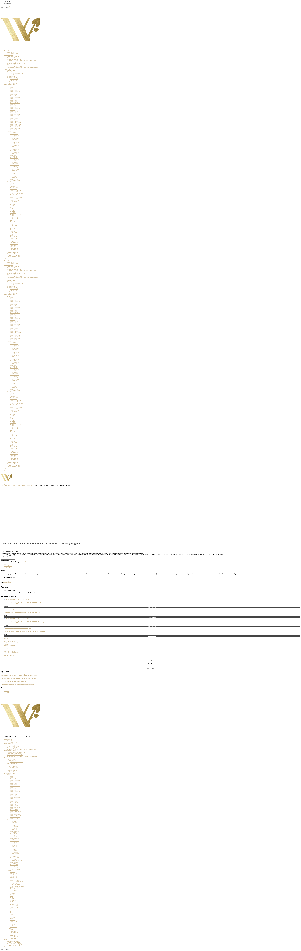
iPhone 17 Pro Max (15, 91)
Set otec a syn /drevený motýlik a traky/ (16, 63)
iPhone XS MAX (14, 129)
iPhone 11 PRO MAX (15, 122)
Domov (2, 485)
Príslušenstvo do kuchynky (16, 73)
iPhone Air (12, 88)
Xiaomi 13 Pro (13, 189)
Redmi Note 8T (14, 232)
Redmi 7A (12, 235)
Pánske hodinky (14, 53)
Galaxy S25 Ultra (14, 142)
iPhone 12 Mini (14, 117)
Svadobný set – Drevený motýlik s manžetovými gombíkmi (21, 60)
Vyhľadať (3, 7)
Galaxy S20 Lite (14, 163)
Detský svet (7, 69)
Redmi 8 (12, 230)
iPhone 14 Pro (13, 107)
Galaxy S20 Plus (14, 162)
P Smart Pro (13, 246)
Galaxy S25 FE (14, 139)
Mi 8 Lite (12, 228)
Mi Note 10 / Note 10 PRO (17, 214)
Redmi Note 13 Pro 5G (16, 190)
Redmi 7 (12, 234)
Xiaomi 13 (12, 186)
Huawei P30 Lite (14, 248)
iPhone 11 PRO (14, 121)
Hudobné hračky (11, 76)
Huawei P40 (13, 245)
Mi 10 (11, 208)
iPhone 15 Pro (13, 101)
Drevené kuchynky (11, 72)
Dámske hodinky (11, 52)
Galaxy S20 (13, 160)
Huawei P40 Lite (14, 244)
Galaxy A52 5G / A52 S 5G (17, 172)
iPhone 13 (12, 110)
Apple (8, 86)
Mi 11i (11, 207)
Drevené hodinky (8, 50)
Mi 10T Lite (13, 213)
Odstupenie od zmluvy (9, 645)
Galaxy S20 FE (14, 166)
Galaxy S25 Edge (14, 138)
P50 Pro (12, 241)
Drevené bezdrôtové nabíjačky (14, 255)
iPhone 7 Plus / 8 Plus (15, 124)
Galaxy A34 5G (14, 176)
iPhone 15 (12, 98)
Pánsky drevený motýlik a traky (15, 66)
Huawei (9, 239)
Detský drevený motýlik (13, 56)
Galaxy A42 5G (14, 173)
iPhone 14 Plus (13, 105)
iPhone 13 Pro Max (15, 114)
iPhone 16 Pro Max (15, 97)
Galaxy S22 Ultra (14, 152)
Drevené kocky (14, 80)
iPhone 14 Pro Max (15, 108)
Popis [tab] (5, 564)
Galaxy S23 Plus (14, 148)
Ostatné (6, 251)
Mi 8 (11, 227)
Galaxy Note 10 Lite (15, 180)
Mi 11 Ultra (13, 206)
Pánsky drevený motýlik (13, 57)
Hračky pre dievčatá (12, 81)
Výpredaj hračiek (8, 258)
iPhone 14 (12, 104)
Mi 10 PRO (13, 211)
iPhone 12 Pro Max (15, 118)
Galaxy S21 (13, 155)
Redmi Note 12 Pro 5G (16, 196)
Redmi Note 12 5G (15, 198)
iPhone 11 (12, 120)
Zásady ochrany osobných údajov (12, 643)
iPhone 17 (12, 87)
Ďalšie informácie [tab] (8, 566)
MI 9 (11, 220)
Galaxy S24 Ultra (14, 145)
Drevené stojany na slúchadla (14, 256)
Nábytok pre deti (11, 70)
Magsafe (5, 582)
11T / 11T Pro (13, 201)
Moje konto (6, 638)
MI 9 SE (12, 222)
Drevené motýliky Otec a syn (14, 59)
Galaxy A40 (13, 175)
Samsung (9, 131)
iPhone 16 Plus (13, 94)
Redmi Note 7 (13, 237)
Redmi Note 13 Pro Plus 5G (17, 193)
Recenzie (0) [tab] (7, 567)
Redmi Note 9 (13, 225)
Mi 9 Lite (12, 221)
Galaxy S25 (13, 136)
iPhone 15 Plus (13, 100)
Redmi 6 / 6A (13, 238)
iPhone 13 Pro (13, 112)
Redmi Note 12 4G (15, 200)
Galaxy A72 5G (14, 177)
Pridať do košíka (5, 560)
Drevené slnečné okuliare (13, 252)
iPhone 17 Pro (13, 90)
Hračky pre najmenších (12, 77)
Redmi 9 (12, 224)
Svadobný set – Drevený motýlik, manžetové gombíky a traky (22, 67)
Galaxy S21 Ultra (14, 159)
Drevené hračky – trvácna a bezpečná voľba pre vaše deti (19, 675)
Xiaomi (9, 182)
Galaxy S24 (13, 143)
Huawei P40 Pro (14, 242)
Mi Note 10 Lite (14, 215)
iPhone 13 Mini (14, 111)
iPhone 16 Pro (13, 96)
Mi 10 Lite (12, 210)
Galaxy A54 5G (14, 170)
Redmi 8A (12, 231)
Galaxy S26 (13, 132)
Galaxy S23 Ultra (14, 149)
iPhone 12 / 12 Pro (14, 115)
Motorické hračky (14, 79)
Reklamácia (7, 644)
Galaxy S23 (13, 146)
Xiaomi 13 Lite (14, 187)
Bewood (38, 562)
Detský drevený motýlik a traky (14, 65)
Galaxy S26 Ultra (14, 135)
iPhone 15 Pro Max (15, 103)
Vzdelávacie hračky (12, 74)
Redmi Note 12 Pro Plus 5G (17, 197)
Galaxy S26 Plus (14, 134)
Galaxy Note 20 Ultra (15, 169)
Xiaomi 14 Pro (13, 184)
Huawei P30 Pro (14, 249)
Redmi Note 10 (14, 218)
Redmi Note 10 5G (15, 217)
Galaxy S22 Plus (14, 153)
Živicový (10, 582)
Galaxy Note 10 (14, 179)
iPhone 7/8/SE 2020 (15, 125)
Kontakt (6, 640)
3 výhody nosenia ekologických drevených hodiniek (17, 684)
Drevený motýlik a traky (10, 62)
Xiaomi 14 (12, 183)
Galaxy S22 (13, 151)
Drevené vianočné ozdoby (13, 253)
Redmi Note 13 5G (15, 191)
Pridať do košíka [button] (152, 607)
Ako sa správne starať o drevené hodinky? (14, 681)
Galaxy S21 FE (14, 156)
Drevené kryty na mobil (10, 84)
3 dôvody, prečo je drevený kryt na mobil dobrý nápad (18, 678)
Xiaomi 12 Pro (13, 194)
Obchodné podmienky (9, 641)
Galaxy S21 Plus (14, 158)
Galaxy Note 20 (14, 167)
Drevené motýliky (8, 55)
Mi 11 (11, 203)
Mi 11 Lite (12, 204)
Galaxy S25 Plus (14, 141)
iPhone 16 (12, 93)
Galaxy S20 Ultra (14, 165)
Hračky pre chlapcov (12, 83)
